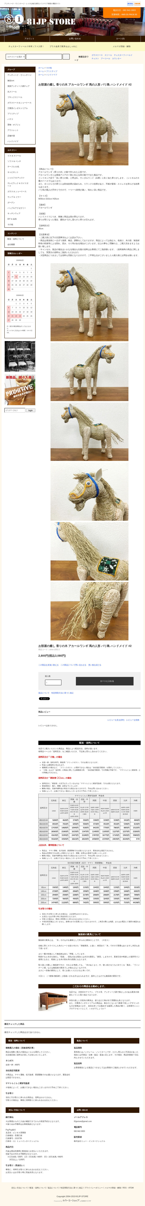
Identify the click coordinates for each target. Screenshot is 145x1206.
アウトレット (13, 130)
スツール (108, 55)
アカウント (29, 38)
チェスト (95, 59)
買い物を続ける (94, 665)
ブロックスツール (15, 97)
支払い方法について (19, 1188)
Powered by (58, 1201)
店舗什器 (11, 136)
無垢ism (11, 81)
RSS (125, 1188)
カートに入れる (107, 680)
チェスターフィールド (123, 55)
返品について (43, 693)
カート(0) (120, 38)
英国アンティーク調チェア (19, 86)
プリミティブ (51, 71)
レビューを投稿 (132, 720)
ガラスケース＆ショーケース (19, 103)
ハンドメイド (51, 75)
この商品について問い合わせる (73, 665)
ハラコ (10, 119)
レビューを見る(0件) (115, 720)
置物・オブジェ (14, 125)
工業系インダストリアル (18, 108)
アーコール (105, 59)
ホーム (41, 68)
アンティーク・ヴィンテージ (19, 75)
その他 (49, 68)
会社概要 (11, 245)
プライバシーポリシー (93, 1188)
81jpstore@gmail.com (83, 1121)
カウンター (116, 59)
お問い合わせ (75, 38)
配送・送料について (16, 239)
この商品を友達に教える (48, 665)
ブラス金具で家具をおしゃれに (63, 46)
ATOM (131, 1188)
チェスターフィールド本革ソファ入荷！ (26, 46)
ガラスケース (97, 55)
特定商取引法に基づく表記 (62, 693)
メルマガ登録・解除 (122, 46)
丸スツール (12, 92)
